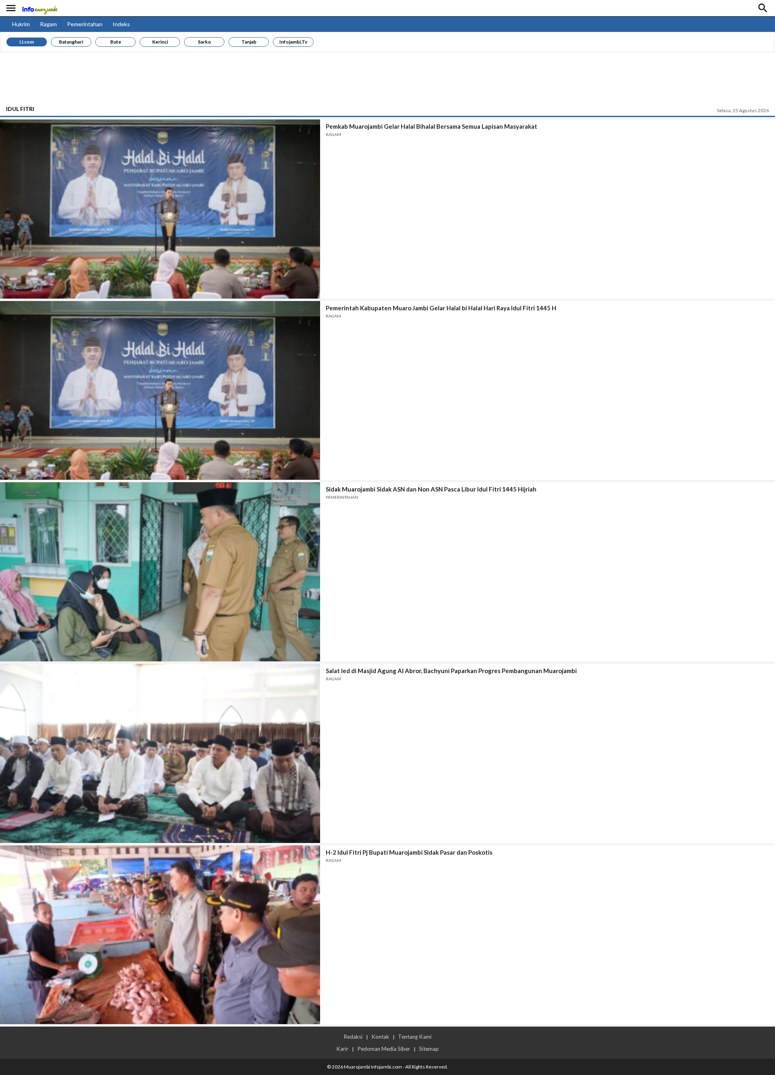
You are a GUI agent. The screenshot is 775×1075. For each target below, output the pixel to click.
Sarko (204, 42)
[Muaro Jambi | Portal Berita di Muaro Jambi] (39, 8)
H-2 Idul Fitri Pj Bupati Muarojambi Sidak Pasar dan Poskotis (409, 852)
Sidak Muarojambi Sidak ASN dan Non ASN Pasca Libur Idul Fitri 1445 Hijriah (431, 489)
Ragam (48, 24)
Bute (115, 42)
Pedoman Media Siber (383, 1049)
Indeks (121, 24)
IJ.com (26, 42)
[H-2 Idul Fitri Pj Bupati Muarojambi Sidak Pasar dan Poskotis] (160, 935)
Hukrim (21, 24)
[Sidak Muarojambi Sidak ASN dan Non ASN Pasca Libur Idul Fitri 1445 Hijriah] (160, 571)
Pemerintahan (85, 24)
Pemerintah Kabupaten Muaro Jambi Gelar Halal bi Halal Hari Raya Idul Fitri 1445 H (441, 308)
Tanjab (248, 42)
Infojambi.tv (293, 42)
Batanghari (71, 42)
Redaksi (353, 1036)
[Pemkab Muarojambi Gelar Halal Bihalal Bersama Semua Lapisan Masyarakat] (160, 209)
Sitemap (429, 1049)
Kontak (380, 1036)
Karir (342, 1049)
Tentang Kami (414, 1036)
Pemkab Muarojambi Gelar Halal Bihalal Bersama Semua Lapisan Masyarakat (431, 126)
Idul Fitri (20, 108)
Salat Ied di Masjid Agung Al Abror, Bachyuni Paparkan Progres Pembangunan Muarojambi (451, 670)
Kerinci (160, 42)
